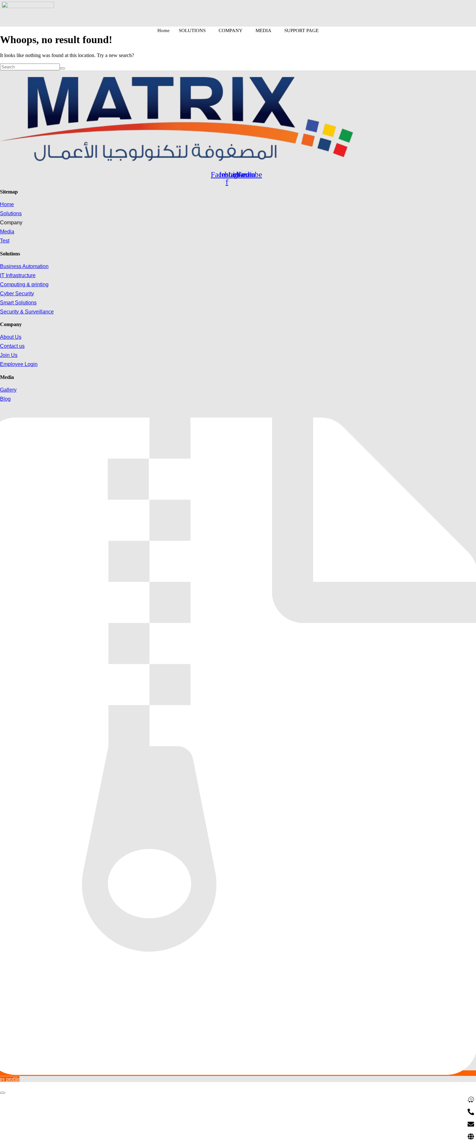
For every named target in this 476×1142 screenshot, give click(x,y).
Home (163, 30)
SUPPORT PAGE (301, 30)
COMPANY (231, 30)
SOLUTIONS (192, 30)
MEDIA (263, 30)
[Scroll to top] (2, 1093)
